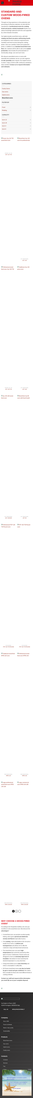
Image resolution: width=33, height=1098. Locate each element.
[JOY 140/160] (8, 455)
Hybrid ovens (6, 95)
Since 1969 (6, 1021)
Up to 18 (4, 123)
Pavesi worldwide (7, 1024)
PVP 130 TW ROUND (8, 646)
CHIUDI (29, 1069)
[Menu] (31, 3)
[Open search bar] (1, 3)
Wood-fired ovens (7, 98)
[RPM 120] (8, 713)
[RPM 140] (24, 713)
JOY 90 (24, 518)
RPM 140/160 (8, 904)
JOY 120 (24, 260)
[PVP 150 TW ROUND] (24, 584)
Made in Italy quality (8, 1027)
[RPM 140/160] (8, 841)
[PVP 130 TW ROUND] (8, 584)
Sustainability (6, 1031)
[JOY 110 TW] (8, 144)
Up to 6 (4, 129)
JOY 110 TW (8, 154)
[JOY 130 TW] (8, 326)
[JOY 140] (24, 326)
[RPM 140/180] (24, 841)
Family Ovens (6, 88)
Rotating (4, 110)
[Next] (19, 911)
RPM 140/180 (24, 904)
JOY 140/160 (8, 518)
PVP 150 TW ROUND (24, 646)
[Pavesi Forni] (16, 2)
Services (5, 1063)
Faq (4, 1066)
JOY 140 (24, 389)
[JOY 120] (24, 197)
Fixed (3, 107)
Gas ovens (5, 91)
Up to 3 (4, 126)
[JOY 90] (24, 455)
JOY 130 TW (8, 389)
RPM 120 (8, 775)
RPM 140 (24, 775)
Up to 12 (4, 119)
